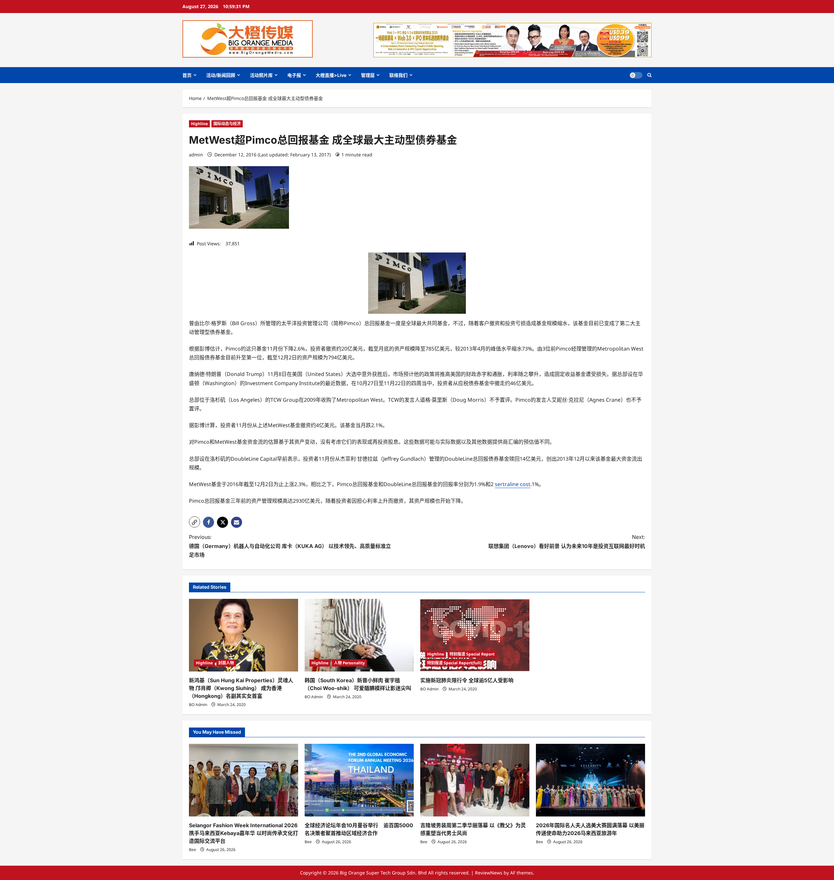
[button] (649, 75)
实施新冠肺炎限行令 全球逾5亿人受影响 (466, 680)
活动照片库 (261, 75)
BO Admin (198, 704)
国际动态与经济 (227, 123)
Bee (192, 849)
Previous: (290, 546)
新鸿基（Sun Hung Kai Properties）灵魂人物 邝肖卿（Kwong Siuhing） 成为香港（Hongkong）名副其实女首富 (241, 688)
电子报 (294, 75)
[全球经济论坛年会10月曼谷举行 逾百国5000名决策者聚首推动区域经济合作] (359, 780)
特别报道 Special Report (472, 654)
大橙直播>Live (331, 75)
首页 (187, 75)
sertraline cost (512, 484)
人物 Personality (349, 663)
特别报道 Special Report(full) (454, 663)
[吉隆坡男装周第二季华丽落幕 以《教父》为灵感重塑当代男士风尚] (474, 780)
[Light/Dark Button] (635, 75)
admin (196, 154)
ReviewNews (488, 873)
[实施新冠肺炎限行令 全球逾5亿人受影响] (474, 635)
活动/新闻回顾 (220, 75)
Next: (566, 541)
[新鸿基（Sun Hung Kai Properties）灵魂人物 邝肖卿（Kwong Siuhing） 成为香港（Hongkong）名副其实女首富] (243, 635)
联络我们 (398, 75)
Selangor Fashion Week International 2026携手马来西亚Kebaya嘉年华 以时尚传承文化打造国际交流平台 (243, 833)
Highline (199, 123)
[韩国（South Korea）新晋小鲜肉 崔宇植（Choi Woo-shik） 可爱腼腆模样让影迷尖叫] (359, 635)
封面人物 (226, 663)
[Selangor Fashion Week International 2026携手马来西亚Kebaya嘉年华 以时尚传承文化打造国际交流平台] (243, 780)
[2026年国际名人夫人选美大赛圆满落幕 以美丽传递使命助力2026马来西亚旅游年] (590, 780)
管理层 (368, 75)
